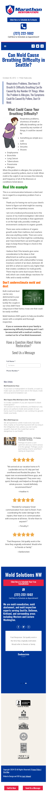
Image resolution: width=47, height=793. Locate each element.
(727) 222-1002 (23, 33)
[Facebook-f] (33, 46)
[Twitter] (37, 46)
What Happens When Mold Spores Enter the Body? (19, 399)
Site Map (6, 772)
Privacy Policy (35, 769)
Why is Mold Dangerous (11, 420)
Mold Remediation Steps (11, 386)
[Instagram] (42, 46)
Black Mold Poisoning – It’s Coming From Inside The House (29, 439)
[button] (5, 46)
